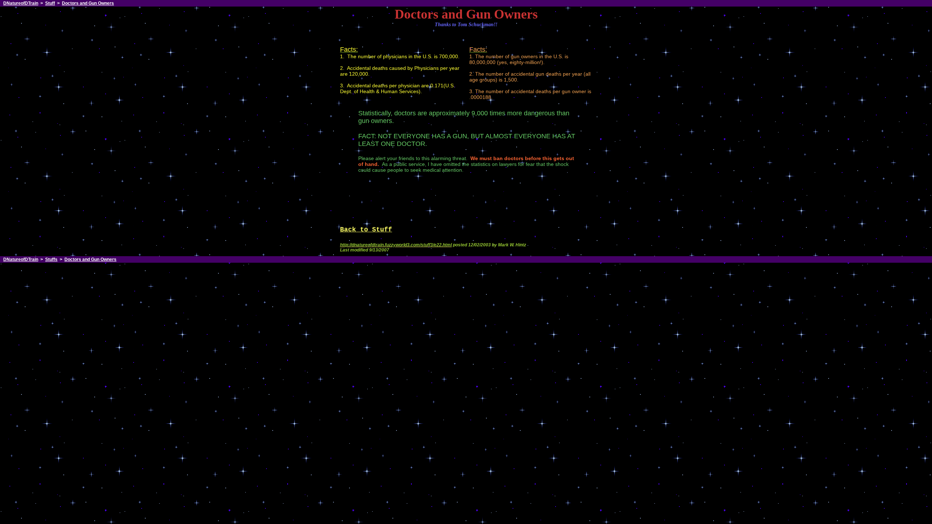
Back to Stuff (366, 229)
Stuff (50, 3)
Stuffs (51, 259)
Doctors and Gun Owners (88, 3)
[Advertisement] (466, 200)
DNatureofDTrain (20, 3)
